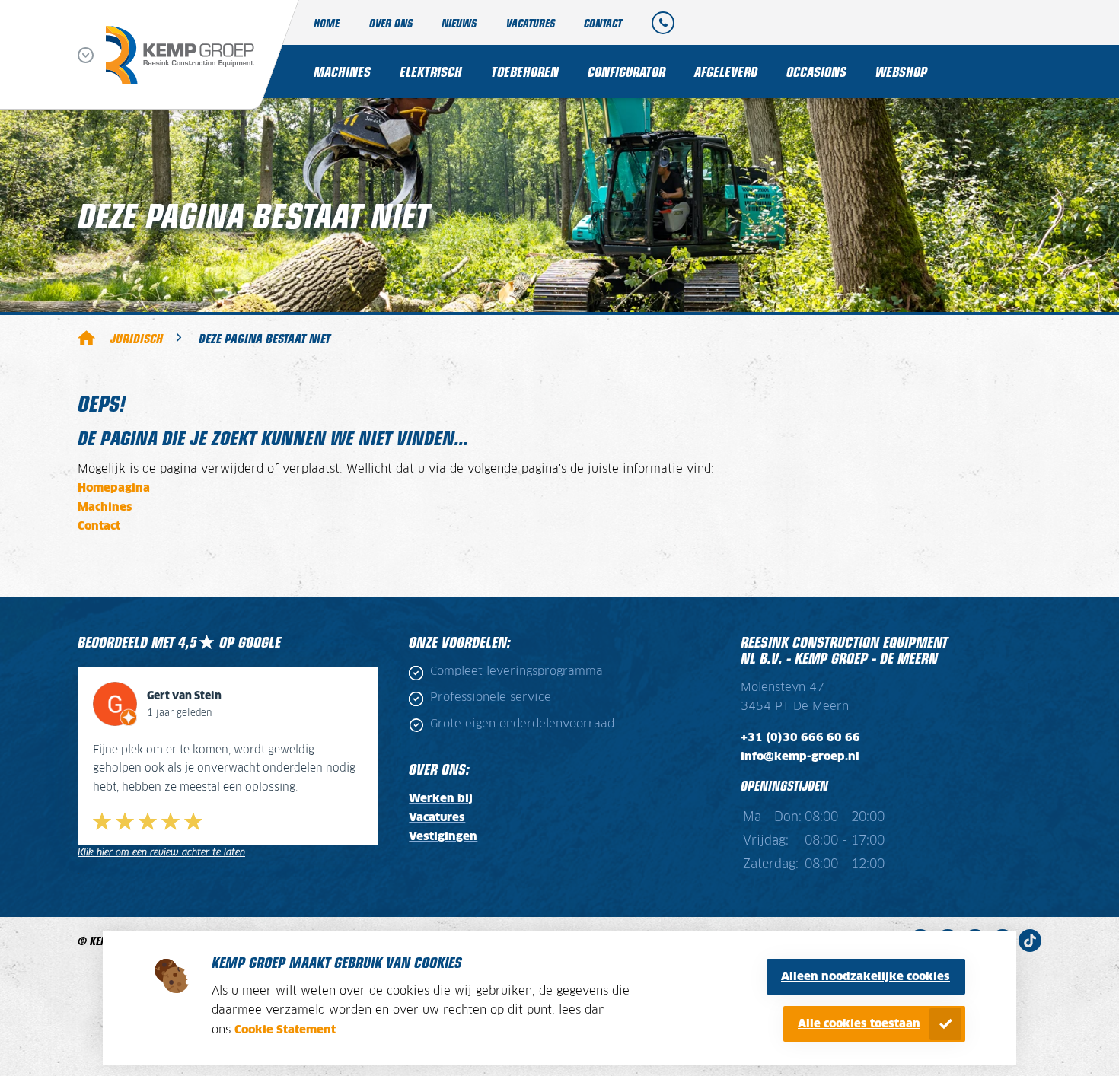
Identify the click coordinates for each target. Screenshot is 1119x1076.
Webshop (901, 71)
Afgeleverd (725, 71)
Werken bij (441, 798)
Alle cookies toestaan (859, 1024)
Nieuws (459, 22)
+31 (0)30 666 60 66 (800, 737)
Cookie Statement (285, 1030)
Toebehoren (525, 71)
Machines (342, 71)
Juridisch (136, 338)
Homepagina (114, 488)
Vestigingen (443, 836)
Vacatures (530, 22)
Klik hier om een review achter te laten (161, 853)
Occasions (816, 71)
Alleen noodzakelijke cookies (865, 976)
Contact (603, 22)
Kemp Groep (86, 337)
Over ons (391, 22)
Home (327, 22)
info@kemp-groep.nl (800, 756)
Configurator (626, 71)
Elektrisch (431, 71)
